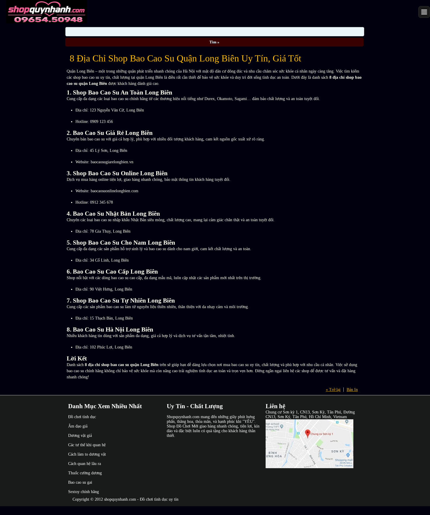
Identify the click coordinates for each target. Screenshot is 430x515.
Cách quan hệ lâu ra (84, 463)
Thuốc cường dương (85, 473)
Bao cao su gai (80, 482)
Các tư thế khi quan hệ (87, 445)
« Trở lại (333, 389)
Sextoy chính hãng (83, 492)
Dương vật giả (80, 435)
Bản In (352, 389)
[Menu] (424, 12)
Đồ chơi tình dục (82, 417)
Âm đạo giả (77, 426)
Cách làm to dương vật (87, 454)
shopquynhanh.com (120, 499)
